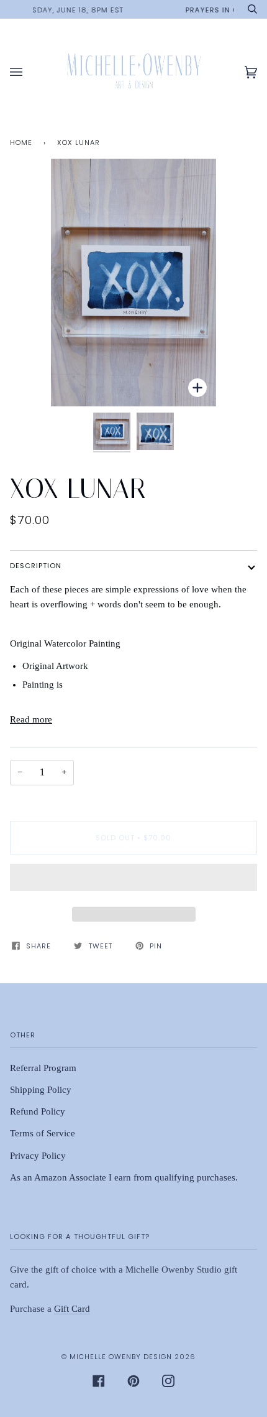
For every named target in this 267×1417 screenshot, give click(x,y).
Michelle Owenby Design (121, 1357)
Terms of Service (42, 1133)
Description (35, 566)
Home (21, 142)
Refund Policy (37, 1111)
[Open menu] (28, 72)
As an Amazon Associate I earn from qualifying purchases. (124, 1177)
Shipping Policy (40, 1090)
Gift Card (72, 1309)
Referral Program (43, 1068)
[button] (133, 880)
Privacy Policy (38, 1156)
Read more (31, 719)
